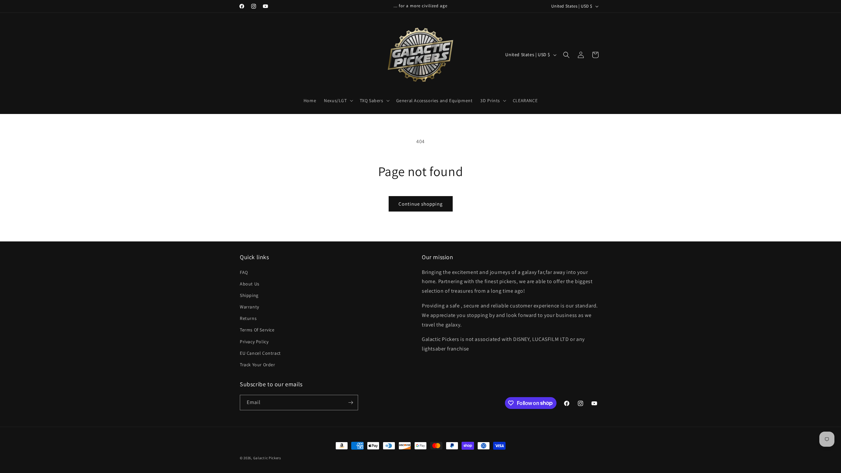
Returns (248, 318)
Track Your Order (257, 365)
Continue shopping (420, 204)
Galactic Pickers (267, 458)
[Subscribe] (350, 402)
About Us (250, 284)
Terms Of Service (257, 330)
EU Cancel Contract (260, 353)
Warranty (249, 307)
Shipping (249, 295)
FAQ (244, 272)
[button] (337, 100)
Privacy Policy (254, 342)
